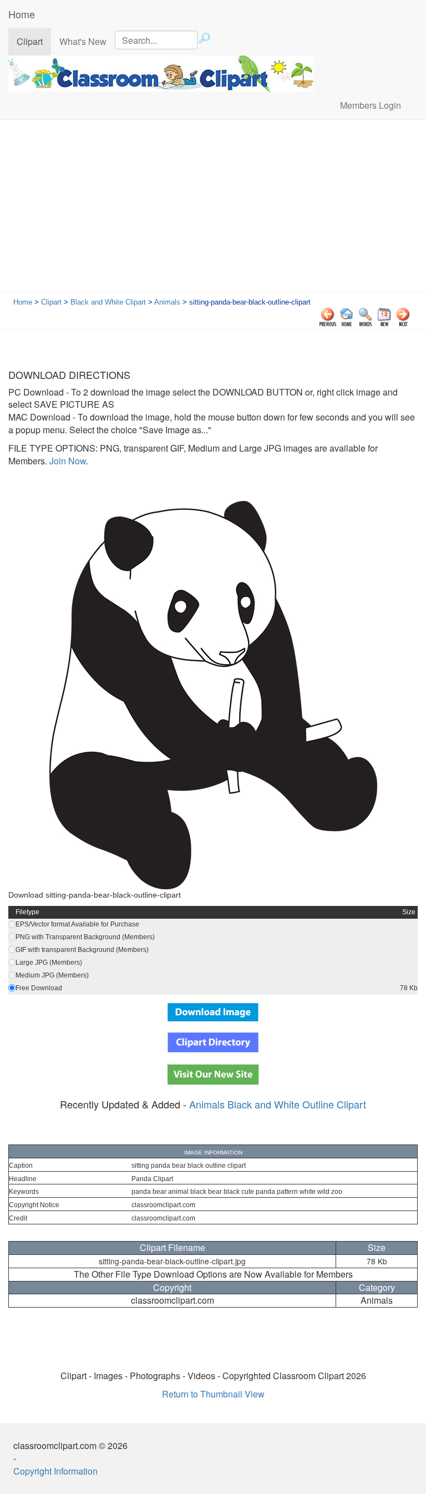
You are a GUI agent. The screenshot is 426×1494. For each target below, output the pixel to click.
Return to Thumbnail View (213, 1393)
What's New (82, 41)
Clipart (34, 41)
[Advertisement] (213, 208)
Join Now (66, 460)
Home (21, 14)
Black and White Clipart (108, 302)
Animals (167, 302)
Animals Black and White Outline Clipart (277, 1104)
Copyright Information (55, 1471)
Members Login (370, 105)
